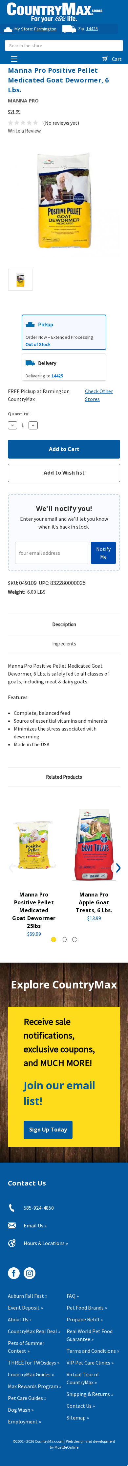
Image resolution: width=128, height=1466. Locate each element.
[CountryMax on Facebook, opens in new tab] (11, 1270)
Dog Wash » (20, 1409)
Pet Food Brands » (87, 1307)
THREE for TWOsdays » (33, 1362)
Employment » (24, 1421)
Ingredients (64, 644)
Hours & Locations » (46, 1243)
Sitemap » (78, 1417)
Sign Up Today (48, 1129)
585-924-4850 (39, 1207)
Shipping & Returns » (90, 1394)
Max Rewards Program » (34, 1386)
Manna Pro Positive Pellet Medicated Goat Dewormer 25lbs (33, 910)
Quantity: (19, 414)
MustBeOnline (66, 1447)
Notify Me (103, 553)
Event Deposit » (25, 1307)
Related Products (64, 777)
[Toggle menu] (12, 57)
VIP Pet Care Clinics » (90, 1362)
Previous (10, 867)
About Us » (20, 1319)
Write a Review (24, 130)
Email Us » (35, 1225)
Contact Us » (81, 1406)
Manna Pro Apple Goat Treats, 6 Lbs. (94, 902)
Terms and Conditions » (93, 1351)
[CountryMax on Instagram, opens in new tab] (27, 1270)
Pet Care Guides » (27, 1398)
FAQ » (73, 1296)
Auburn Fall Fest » (27, 1296)
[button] (64, 332)
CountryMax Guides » (31, 1374)
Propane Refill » (85, 1319)
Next (117, 867)
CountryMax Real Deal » (34, 1331)
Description (64, 624)
